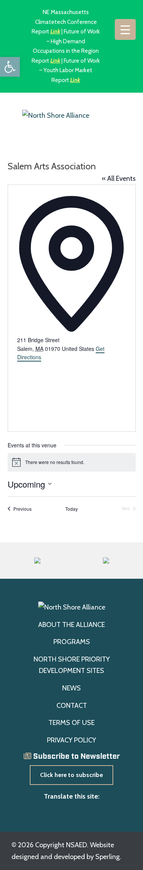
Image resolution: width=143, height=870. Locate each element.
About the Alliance (71, 625)
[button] (10, 67)
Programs (71, 642)
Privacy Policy (71, 740)
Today (71, 509)
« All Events (119, 178)
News (71, 688)
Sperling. (108, 857)
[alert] (72, 462)
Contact (71, 705)
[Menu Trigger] (125, 29)
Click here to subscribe (71, 774)
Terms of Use (71, 722)
